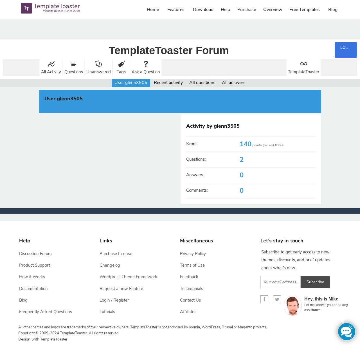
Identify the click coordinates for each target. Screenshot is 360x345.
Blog (333, 9)
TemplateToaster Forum (169, 50)
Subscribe (315, 282)
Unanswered (98, 72)
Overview (272, 9)
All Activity (51, 72)
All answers (234, 82)
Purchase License (116, 253)
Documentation (33, 288)
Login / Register (114, 300)
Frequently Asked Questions (45, 312)
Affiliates (188, 312)
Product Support (34, 265)
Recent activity (168, 82)
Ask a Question (146, 72)
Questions (73, 72)
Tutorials (107, 312)
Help (225, 9)
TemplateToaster (303, 72)
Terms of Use (192, 265)
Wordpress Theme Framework (128, 277)
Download (203, 9)
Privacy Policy (193, 253)
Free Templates (304, 9)
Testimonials (191, 288)
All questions (202, 82)
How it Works (32, 277)
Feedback (189, 277)
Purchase (246, 9)
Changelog (110, 265)
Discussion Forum (35, 253)
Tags (121, 72)
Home (153, 9)
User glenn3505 (130, 82)
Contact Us (190, 300)
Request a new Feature (121, 288)
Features (175, 9)
